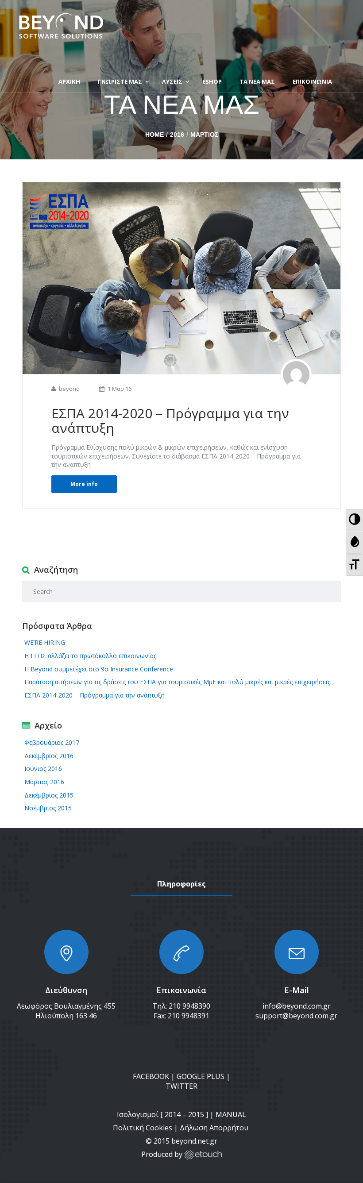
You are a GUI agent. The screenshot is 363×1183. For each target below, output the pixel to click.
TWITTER (181, 1086)
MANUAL (231, 1114)
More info (84, 484)
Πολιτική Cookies (142, 1128)
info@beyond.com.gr (297, 1006)
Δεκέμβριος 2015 (48, 795)
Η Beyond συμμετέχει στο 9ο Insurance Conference (98, 669)
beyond (69, 389)
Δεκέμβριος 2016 (48, 755)
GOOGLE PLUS (200, 1076)
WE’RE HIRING (44, 642)
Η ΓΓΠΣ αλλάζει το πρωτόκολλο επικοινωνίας (90, 655)
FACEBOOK (151, 1076)
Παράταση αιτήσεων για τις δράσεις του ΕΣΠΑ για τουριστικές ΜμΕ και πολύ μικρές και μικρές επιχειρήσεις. (178, 682)
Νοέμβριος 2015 (48, 808)
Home (154, 134)
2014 (173, 1114)
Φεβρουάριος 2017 (51, 742)
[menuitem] (354, 520)
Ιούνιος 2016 (43, 768)
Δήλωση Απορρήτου (215, 1128)
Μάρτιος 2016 (44, 782)
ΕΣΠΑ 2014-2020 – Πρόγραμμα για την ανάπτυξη (170, 420)
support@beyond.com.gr (296, 1016)
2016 (177, 134)
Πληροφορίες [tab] (181, 884)
